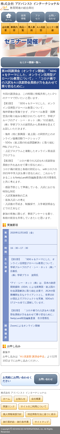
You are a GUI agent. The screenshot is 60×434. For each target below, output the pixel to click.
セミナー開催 (52, 28)
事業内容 (14, 28)
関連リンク (9, 406)
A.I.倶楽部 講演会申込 (32, 356)
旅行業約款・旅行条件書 (16, 421)
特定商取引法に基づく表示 (42, 414)
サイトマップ (42, 421)
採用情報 (23, 17)
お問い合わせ (52, 17)
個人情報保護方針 (12, 414)
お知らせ (20, 398)
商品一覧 (22, 28)
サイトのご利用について (33, 406)
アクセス (37, 17)
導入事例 (31, 28)
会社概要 (5, 28)
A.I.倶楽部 (41, 28)
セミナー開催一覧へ (30, 62)
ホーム (8, 20)
